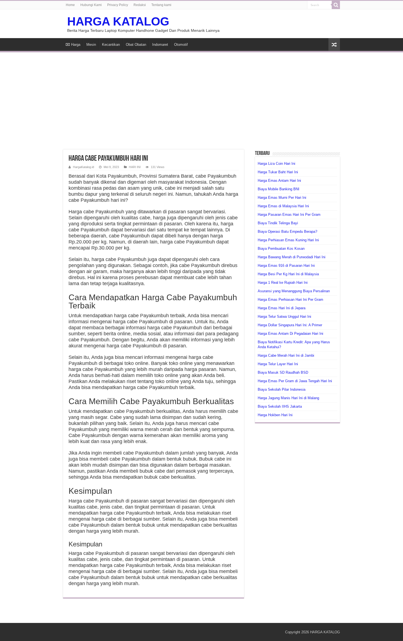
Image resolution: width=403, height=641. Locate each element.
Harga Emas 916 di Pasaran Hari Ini (286, 265)
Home (70, 5)
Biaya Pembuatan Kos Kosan (281, 248)
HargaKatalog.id (83, 167)
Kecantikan (111, 44)
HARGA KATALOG (118, 21)
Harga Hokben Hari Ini (275, 415)
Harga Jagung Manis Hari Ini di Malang (288, 398)
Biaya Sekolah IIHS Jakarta (280, 406)
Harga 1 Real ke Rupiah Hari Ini (283, 282)
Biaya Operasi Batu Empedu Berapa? (287, 231)
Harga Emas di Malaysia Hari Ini (283, 206)
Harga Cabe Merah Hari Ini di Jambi (286, 355)
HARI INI (135, 167)
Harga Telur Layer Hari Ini (278, 364)
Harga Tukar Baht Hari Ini (278, 172)
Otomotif (181, 44)
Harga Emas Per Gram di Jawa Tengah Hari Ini (295, 381)
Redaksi (140, 5)
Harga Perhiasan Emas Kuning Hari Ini (288, 240)
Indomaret (160, 44)
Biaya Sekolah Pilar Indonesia (281, 389)
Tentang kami (161, 5)
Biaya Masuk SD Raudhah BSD (283, 372)
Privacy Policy (117, 5)
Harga (75, 44)
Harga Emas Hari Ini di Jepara (281, 308)
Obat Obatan (136, 44)
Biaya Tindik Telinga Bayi (278, 223)
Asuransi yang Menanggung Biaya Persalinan (294, 291)
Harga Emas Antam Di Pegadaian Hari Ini (290, 333)
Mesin (91, 44)
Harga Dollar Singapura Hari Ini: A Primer (290, 325)
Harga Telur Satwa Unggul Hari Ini (284, 316)
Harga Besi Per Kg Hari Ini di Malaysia (288, 274)
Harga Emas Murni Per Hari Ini (282, 197)
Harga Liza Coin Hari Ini (276, 163)
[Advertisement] (201, 97)
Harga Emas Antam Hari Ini (279, 180)
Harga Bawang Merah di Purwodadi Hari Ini (291, 257)
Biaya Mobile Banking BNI (278, 189)
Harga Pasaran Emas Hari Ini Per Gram (289, 214)
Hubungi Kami (91, 5)
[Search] (336, 5)
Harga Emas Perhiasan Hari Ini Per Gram (290, 299)
